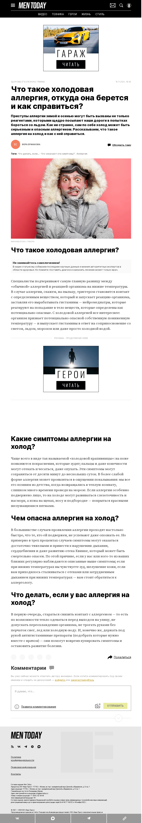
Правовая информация (23, 767)
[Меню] (13, 5)
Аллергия (82, 153)
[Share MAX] (53, 818)
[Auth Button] (129, 5)
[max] (39, 746)
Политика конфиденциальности (22, 759)
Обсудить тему (121, 144)
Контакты (16, 774)
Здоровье (16, 82)
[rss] (12, 746)
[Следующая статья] (71, 718)
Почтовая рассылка (113, 5)
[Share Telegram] (89, 818)
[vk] (19, 746)
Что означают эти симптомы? (58, 153)
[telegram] (25, 746)
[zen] (32, 746)
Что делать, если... (28, 153)
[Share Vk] (17, 818)
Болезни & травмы (34, 82)
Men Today (32, 5)
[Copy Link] (124, 818)
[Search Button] (121, 5)
